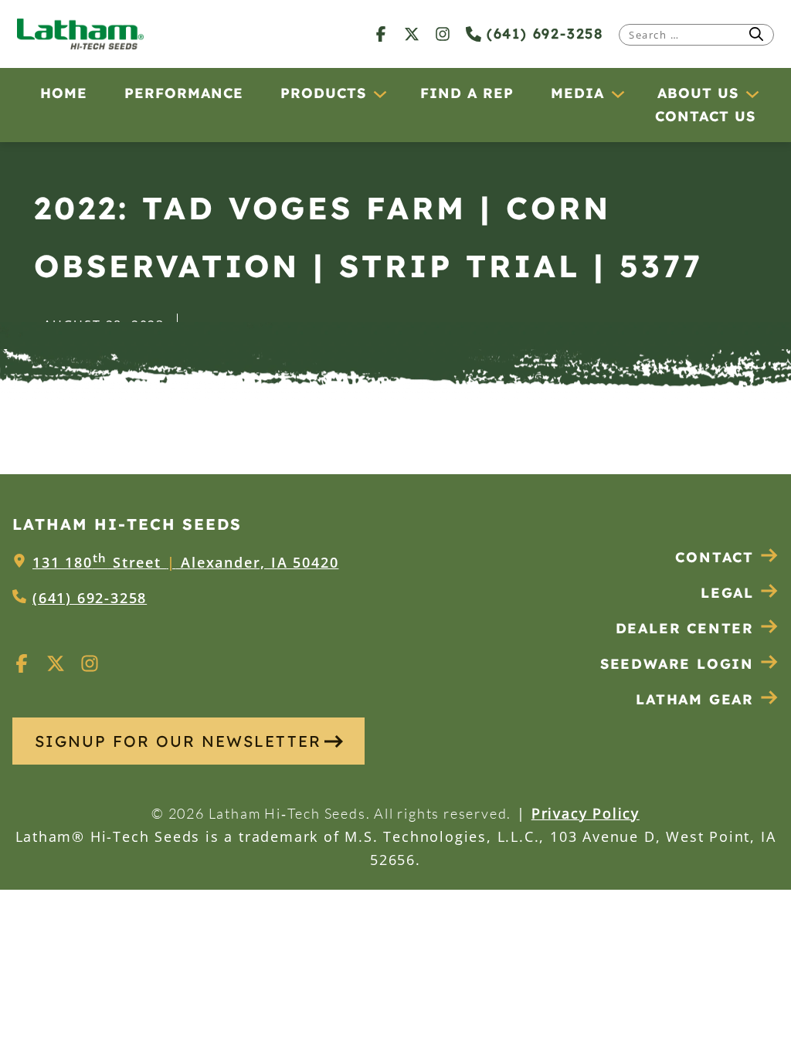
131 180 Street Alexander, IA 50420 (185, 562)
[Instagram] (442, 33)
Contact (714, 557)
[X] (411, 33)
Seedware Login (677, 664)
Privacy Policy (585, 813)
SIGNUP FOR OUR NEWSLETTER (178, 741)
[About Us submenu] (751, 93)
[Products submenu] (379, 93)
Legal (727, 593)
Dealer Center (685, 628)
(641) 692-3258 (542, 33)
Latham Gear (695, 699)
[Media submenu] (617, 93)
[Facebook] (381, 33)
